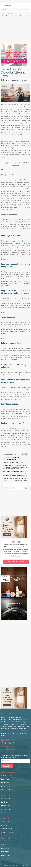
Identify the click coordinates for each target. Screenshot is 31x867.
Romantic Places (6, 786)
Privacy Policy (5, 855)
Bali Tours (4, 802)
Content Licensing (7, 832)
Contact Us (5, 821)
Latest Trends (11, 14)
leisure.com (11, 865)
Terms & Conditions (7, 859)
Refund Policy (5, 848)
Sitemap (4, 825)
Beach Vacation (6, 779)
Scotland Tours (6, 813)
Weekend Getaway (7, 790)
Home (3, 14)
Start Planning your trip (15, 561)
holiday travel (5, 411)
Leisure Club (5, 851)
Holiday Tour (5, 782)
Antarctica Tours (6, 798)
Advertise (4, 844)
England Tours (5, 805)
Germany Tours (6, 809)
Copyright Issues (6, 828)
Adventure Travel (6, 775)
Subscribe (7, 766)
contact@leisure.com (8, 750)
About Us (4, 841)
